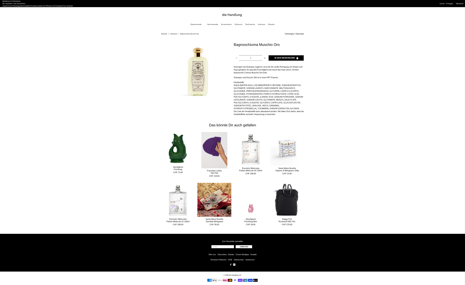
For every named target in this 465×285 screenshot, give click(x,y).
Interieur (261, 24)
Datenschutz (239, 260)
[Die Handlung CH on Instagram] (234, 265)
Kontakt (254, 254)
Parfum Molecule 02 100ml (250, 171)
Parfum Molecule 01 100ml (178, 221)
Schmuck (238, 24)
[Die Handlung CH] (232, 14)
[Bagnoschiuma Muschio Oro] (196, 73)
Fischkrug (178, 169)
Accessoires (226, 24)
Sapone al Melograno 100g (287, 171)
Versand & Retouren (218, 260)
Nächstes (300, 34)
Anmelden (244, 247)
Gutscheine (222, 254)
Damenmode (196, 24)
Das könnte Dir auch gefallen (232, 125)
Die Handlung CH (235, 275)
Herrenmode (212, 24)
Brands (271, 24)
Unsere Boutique (242, 254)
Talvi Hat (214, 173)
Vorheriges (289, 34)
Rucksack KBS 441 (287, 221)
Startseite (164, 34)
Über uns (212, 254)
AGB (230, 260)
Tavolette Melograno (214, 221)
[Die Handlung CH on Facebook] (231, 265)
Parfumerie (250, 24)
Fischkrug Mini (250, 221)
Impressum (250, 260)
